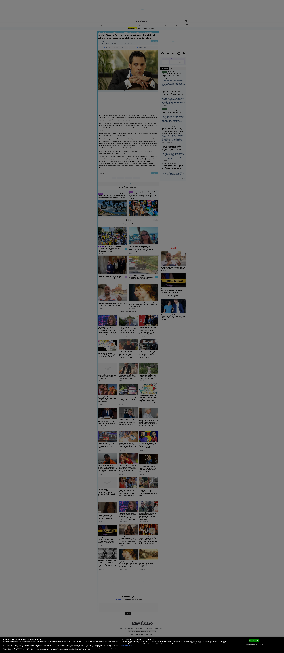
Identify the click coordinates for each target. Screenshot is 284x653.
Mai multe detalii (56, 643)
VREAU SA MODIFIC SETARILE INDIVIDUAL (253, 645)
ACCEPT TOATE (253, 640)
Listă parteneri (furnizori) (127, 645)
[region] (142, 645)
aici (34, 648)
